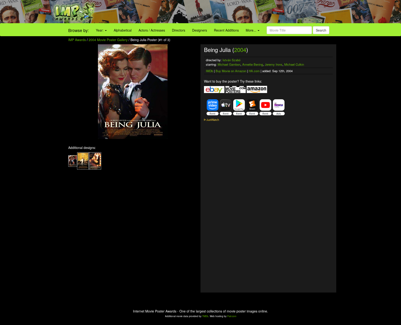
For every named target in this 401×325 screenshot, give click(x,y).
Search (321, 30)
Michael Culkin (294, 64)
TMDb (205, 316)
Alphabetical (123, 30)
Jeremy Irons (273, 64)
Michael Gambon (229, 64)
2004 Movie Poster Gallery (108, 39)
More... (251, 30)
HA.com (254, 71)
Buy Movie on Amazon (231, 71)
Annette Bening (252, 64)
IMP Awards (77, 39)
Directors (178, 30)
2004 (240, 49)
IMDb (209, 71)
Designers (199, 30)
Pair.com (231, 316)
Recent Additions (226, 30)
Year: (100, 30)
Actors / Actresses (152, 30)
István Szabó (231, 60)
